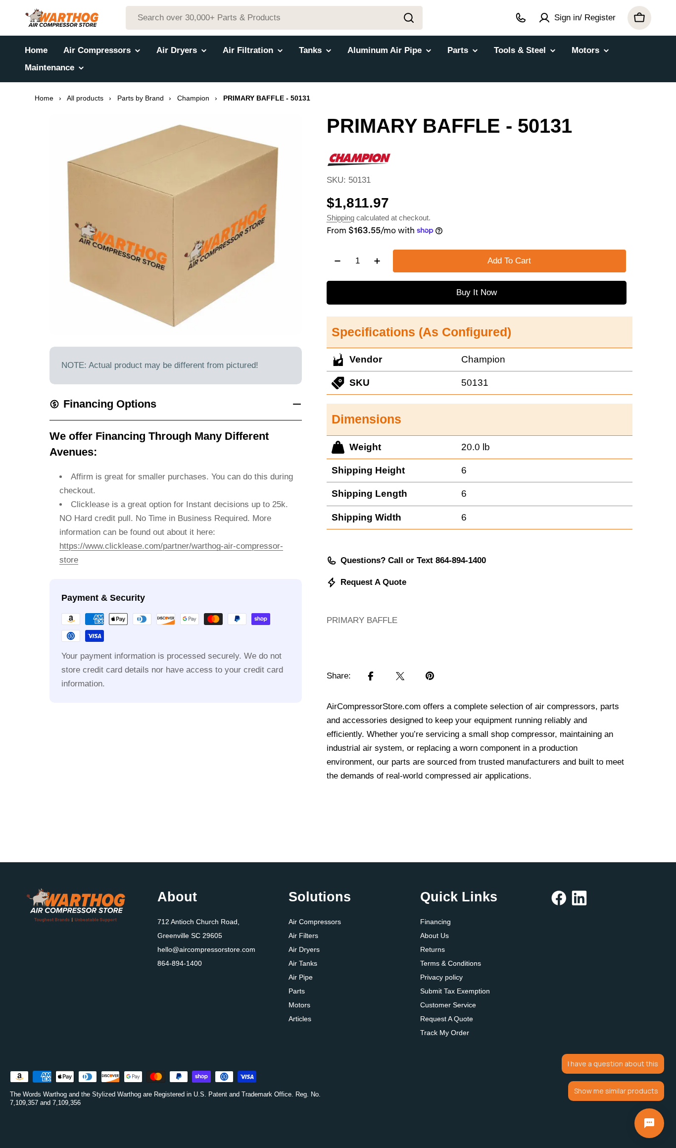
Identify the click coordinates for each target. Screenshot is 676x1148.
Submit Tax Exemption (455, 991)
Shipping (340, 217)
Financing (435, 922)
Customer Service (448, 1005)
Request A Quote (373, 582)
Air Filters (303, 935)
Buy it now (476, 292)
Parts (297, 991)
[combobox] (274, 18)
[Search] (409, 18)
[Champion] (359, 156)
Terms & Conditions (450, 963)
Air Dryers (304, 949)
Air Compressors (315, 922)
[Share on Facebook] (371, 676)
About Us (434, 935)
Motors (299, 1005)
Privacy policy (441, 977)
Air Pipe (301, 977)
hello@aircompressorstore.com (206, 949)
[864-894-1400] (521, 18)
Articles (300, 1019)
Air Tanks (303, 963)
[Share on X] (400, 676)
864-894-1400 (179, 963)
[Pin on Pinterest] (430, 676)
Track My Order (444, 1033)
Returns (432, 949)
